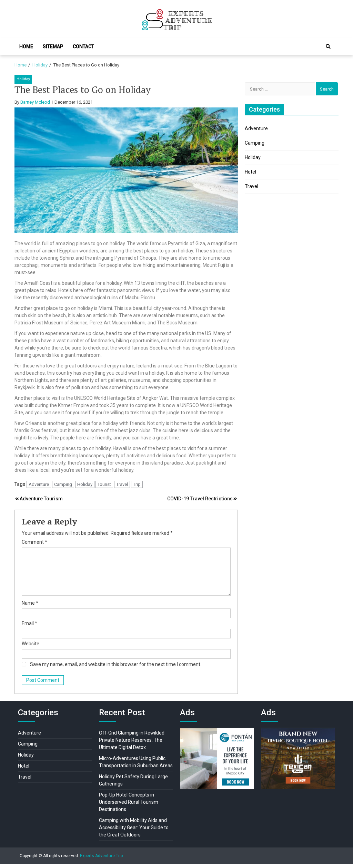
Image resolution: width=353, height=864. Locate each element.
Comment (34, 542)
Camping (63, 484)
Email (29, 623)
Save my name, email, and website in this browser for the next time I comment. (115, 664)
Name (30, 603)
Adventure (39, 484)
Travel (122, 484)
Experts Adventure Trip (101, 855)
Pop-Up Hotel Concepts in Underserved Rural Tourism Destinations (128, 802)
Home (26, 46)
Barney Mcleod (35, 102)
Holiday (23, 79)
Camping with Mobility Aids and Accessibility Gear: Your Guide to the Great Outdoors (134, 827)
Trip (137, 484)
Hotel (250, 172)
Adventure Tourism (41, 498)
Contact (83, 46)
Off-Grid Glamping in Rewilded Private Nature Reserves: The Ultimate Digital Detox (131, 740)
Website (30, 643)
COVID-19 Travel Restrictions (200, 498)
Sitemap (53, 46)
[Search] (328, 46)
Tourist (104, 484)
